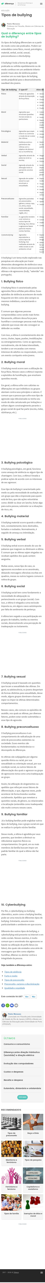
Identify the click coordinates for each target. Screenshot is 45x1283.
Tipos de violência (12, 971)
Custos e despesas (13, 1071)
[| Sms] (12, 1005)
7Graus (16, 1272)
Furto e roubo (10, 975)
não (33, 997)
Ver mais (22, 1097)
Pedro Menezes (14, 1014)
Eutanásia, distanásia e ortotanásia (22, 1088)
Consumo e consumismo (17, 1044)
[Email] (16, 1005)
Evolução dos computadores (19, 1063)
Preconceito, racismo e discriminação (21, 984)
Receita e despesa (13, 1080)
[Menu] (41, 4)
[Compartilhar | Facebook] (3, 1005)
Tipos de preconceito (14, 980)
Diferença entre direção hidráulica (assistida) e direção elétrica (22, 1054)
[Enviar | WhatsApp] (7, 1005)
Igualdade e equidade (14, 988)
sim (26, 997)
